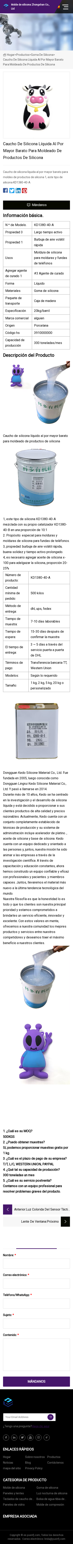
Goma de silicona (42, 54)
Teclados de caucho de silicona (17, 1499)
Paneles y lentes (13, 1493)
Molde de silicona (14, 1487)
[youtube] (30, 1438)
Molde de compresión (50, 1504)
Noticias (8, 1462)
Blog (28, 1462)
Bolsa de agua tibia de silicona (50, 1499)
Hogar (11, 54)
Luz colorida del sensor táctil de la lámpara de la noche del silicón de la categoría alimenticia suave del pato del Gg (48, 1209)
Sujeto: (8, 1315)
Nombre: (9, 1255)
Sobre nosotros (35, 1457)
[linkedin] (14, 1438)
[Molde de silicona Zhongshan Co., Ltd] (23, 1402)
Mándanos (39, 205)
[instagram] (38, 1438)
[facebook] (6, 1438)
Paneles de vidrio (14, 1504)
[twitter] (22, 1438)
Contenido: (11, 1335)
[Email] (50, 1417)
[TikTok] (47, 1438)
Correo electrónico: (16, 1275)
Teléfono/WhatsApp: (17, 1295)
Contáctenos (55, 1462)
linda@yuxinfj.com (54, 1539)
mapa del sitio (12, 1468)
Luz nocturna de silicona (51, 1493)
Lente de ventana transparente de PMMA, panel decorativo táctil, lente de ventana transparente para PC (24, 1222)
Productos (22, 54)
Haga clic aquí (40, 1426)
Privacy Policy (34, 1468)
